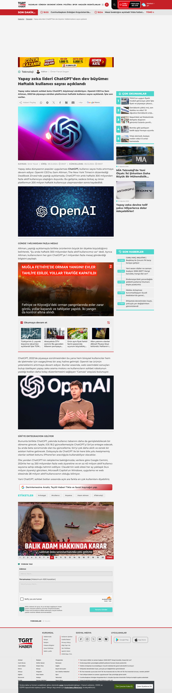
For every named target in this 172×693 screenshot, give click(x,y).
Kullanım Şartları (67, 636)
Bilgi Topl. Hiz (66, 645)
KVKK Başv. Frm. (67, 654)
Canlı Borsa (21, 663)
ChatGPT (73, 169)
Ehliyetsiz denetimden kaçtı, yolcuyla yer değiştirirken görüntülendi (139, 303)
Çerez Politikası (48, 648)
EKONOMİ (51, 5)
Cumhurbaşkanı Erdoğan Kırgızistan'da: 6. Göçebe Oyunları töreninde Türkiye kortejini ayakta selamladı (114, 677)
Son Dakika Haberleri (62, 671)
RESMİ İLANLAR (93, 5)
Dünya (20, 671)
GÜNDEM (42, 5)
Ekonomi (21, 677)
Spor (57, 674)
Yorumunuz (37, 579)
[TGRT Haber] (22, 4)
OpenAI (39, 172)
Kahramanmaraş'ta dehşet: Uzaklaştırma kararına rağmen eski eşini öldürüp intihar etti (125, 12)
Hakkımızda (47, 636)
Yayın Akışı (59, 680)
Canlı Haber (22, 666)
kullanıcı (84, 169)
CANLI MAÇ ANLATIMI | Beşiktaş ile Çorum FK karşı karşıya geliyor (138, 260)
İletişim (46, 642)
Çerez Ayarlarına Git (144, 686)
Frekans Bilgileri (49, 645)
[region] (86, 687)
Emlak (20, 680)
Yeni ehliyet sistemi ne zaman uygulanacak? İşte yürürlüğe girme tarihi (103, 674)
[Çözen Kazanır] (66, 62)
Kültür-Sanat (40, 663)
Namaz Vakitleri (41, 680)
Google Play (124, 640)
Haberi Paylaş (29, 102)
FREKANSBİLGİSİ (135, 5)
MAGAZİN (82, 5)
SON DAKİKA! (27, 12)
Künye (46, 639)
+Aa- (81, 102)
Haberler (21, 19)
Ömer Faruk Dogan (59, 71)
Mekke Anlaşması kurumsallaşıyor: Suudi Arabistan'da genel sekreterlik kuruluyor (136, 293)
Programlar (59, 660)
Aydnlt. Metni (66, 651)
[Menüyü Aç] (103, 5)
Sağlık (58, 666)
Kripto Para (40, 666)
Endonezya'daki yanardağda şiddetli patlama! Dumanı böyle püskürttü (139, 282)
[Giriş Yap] (107, 5)
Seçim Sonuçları (61, 669)
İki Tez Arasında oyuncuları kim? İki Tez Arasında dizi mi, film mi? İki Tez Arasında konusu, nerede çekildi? (114, 671)
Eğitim (20, 674)
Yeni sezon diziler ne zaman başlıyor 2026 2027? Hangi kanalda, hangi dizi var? (138, 271)
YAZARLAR (32, 5)
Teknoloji (29, 19)
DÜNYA (59, 5)
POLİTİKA (67, 5)
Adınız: (22, 569)
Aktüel (20, 660)
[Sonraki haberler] (108, 322)
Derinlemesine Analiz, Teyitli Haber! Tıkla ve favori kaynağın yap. (61, 487)
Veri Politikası (66, 648)
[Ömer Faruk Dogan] (38, 72)
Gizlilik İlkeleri (66, 639)
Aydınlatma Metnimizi (73, 687)
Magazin (39, 671)
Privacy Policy (66, 642)
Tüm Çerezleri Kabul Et (124, 686)
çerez (61, 685)
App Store (142, 640)
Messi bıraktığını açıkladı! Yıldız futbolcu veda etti (71, 12)
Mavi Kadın (40, 674)
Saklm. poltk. (48, 651)
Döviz (20, 669)
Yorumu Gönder (101, 610)
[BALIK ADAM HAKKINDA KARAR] (66, 529)
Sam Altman (60, 172)
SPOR (75, 5)
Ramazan (58, 663)
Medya (38, 677)
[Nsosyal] (66, 103)
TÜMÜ (149, 12)
